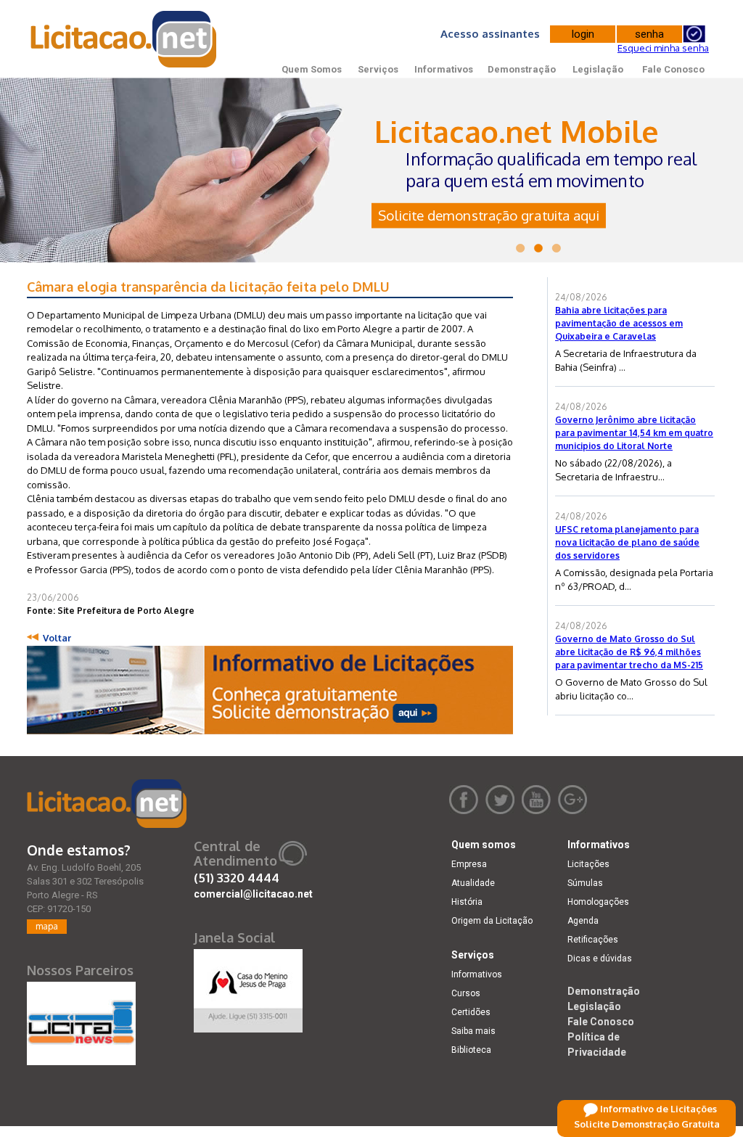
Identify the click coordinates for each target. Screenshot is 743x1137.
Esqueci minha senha (663, 48)
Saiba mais (473, 1031)
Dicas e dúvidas (599, 958)
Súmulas (585, 883)
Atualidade (473, 883)
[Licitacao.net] (106, 803)
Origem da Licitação (492, 921)
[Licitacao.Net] (124, 39)
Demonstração (522, 69)
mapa (47, 926)
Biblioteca (471, 1050)
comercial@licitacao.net (253, 894)
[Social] (248, 987)
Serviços (378, 69)
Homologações (598, 902)
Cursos (465, 993)
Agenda (583, 921)
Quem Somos (312, 69)
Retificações (592, 940)
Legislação (597, 69)
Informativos (443, 69)
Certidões (470, 1012)
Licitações (588, 864)
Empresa (469, 864)
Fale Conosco (673, 69)
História (467, 902)
